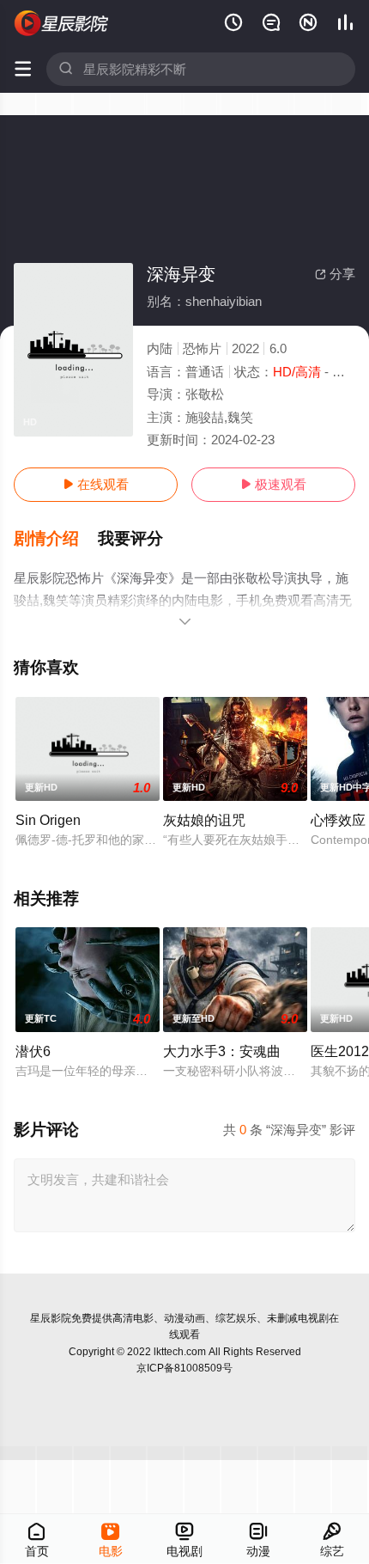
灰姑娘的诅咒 (204, 820)
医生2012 (340, 1051)
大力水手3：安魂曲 (222, 1051)
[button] (56, 538)
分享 (335, 273)
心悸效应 (338, 820)
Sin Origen (48, 820)
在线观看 (96, 484)
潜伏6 (33, 1051)
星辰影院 (50, 1318)
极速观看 (273, 484)
